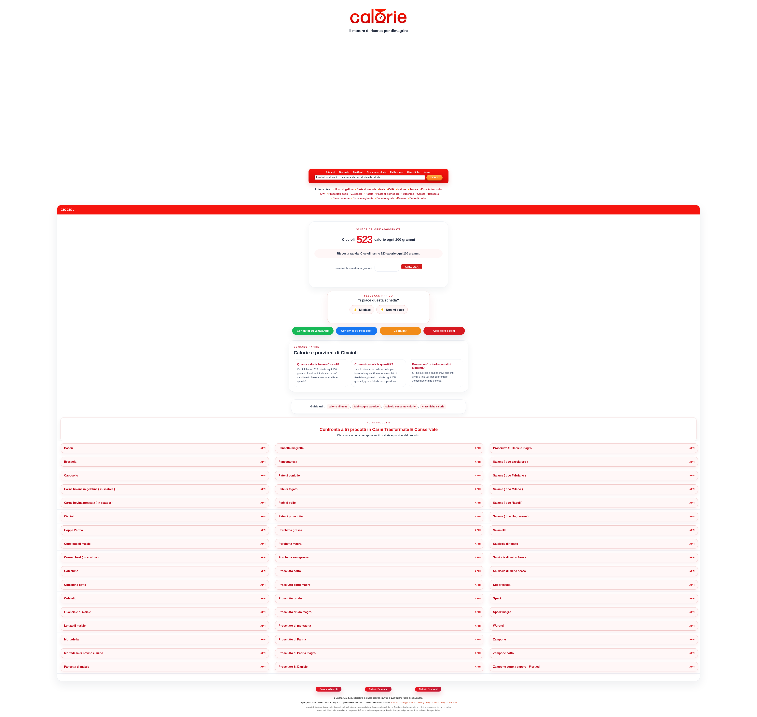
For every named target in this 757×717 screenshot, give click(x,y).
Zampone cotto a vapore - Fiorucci (516, 666)
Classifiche (413, 172)
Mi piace (362, 309)
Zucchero (357, 193)
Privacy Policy (424, 702)
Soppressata (501, 584)
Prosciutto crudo (431, 189)
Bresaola (433, 193)
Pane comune (341, 198)
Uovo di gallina (344, 189)
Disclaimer (452, 702)
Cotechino (71, 571)
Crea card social (444, 330)
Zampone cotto (503, 653)
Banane (401, 198)
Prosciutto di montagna (295, 625)
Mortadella (71, 639)
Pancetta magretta (291, 448)
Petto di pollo (417, 198)
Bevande (344, 172)
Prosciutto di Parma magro (297, 653)
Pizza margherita (363, 198)
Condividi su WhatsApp (313, 330)
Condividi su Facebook (356, 330)
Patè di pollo (287, 502)
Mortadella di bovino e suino (83, 653)
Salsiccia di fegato (505, 543)
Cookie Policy (439, 702)
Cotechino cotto (75, 584)
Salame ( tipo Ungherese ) (511, 516)
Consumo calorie (376, 172)
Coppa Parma (73, 530)
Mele (382, 189)
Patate (369, 193)
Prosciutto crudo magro (295, 612)
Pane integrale (385, 198)
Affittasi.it (395, 702)
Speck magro (502, 612)
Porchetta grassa (290, 530)
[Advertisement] (378, 66)
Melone (401, 189)
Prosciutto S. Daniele (293, 666)
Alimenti (330, 172)
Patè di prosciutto (291, 516)
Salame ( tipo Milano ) (508, 489)
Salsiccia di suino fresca (509, 557)
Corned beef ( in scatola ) (81, 557)
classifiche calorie (433, 406)
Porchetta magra (290, 543)
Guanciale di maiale (77, 612)
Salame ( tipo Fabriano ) (509, 475)
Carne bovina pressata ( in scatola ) (88, 502)
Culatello (70, 598)
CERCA (435, 177)
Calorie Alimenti (328, 689)
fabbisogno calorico (366, 406)
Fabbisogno (396, 172)
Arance (413, 189)
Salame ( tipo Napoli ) (507, 502)
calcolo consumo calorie (400, 406)
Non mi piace (392, 309)
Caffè (391, 189)
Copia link (400, 330)
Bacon (68, 448)
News (427, 172)
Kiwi (322, 193)
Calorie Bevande (378, 689)
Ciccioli (69, 516)
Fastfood (358, 172)
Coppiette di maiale (77, 543)
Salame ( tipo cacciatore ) (510, 461)
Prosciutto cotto (338, 193)
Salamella (499, 530)
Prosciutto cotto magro (294, 584)
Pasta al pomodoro (388, 193)
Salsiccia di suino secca (509, 571)
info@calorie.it (408, 702)
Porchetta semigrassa (294, 557)
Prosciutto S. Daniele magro (512, 448)
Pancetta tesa (288, 461)
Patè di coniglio (289, 475)
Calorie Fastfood (428, 689)
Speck (497, 598)
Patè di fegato (288, 489)
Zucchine (408, 193)
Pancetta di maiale (76, 666)
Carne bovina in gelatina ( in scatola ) (89, 489)
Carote (421, 193)
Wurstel (498, 625)
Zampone (499, 639)
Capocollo (71, 475)
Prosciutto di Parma (292, 639)
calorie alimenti (338, 406)
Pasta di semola (366, 189)
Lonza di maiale (75, 625)
